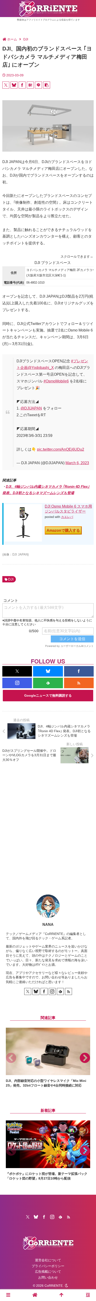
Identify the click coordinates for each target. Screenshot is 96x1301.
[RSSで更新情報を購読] (79, 683)
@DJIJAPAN (31, 408)
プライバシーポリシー (48, 1266)
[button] (46, 85)
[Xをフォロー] (17, 671)
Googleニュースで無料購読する (48, 695)
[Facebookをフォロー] (79, 671)
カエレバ (67, 517)
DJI (11, 579)
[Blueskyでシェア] (13, 85)
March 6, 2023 (77, 463)
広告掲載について (48, 1271)
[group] (48, 1058)
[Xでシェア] (5, 85)
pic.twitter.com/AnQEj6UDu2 (60, 449)
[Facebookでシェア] (22, 85)
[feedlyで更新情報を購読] (48, 683)
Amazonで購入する (63, 530)
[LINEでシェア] (38, 85)
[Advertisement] (48, 825)
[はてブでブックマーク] (30, 85)
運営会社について (48, 1260)
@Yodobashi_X (41, 368)
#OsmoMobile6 (56, 381)
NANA (48, 925)
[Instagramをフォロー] (17, 683)
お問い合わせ (48, 1277)
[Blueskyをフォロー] (48, 671)
